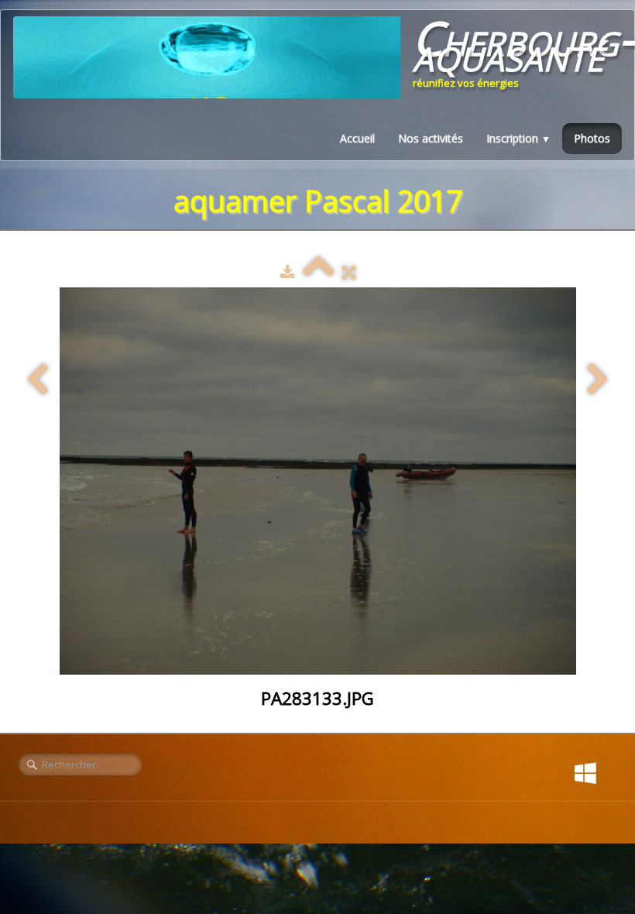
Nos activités (430, 138)
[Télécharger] (287, 272)
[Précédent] (37, 380)
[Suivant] (597, 380)
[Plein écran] (348, 272)
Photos (592, 138)
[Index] (318, 272)
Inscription (518, 138)
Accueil (357, 138)
